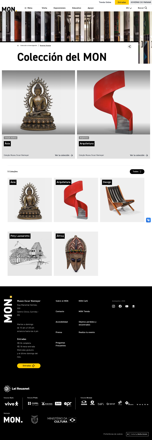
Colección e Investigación (28, 45)
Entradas (122, 2)
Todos (135, 172)
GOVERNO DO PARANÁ (141, 2)
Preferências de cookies (113, 434)
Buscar (141, 8)
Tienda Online (105, 2)
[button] (129, 46)
